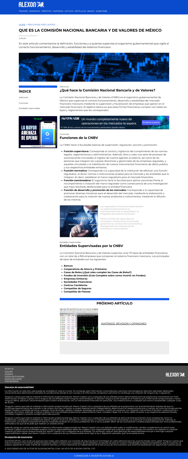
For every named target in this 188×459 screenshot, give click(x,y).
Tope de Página (11, 381)
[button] (69, 11)
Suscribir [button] (9, 371)
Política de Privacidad (14, 376)
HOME (22, 24)
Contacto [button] (9, 374)
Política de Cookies (13, 379)
